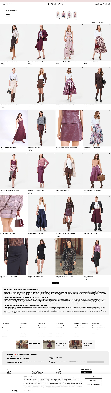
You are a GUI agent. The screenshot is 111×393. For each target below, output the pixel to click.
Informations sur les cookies (37, 373)
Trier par (93, 22)
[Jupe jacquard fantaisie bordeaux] (97, 42)
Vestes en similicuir (23, 323)
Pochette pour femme (42, 327)
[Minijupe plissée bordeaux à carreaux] (14, 213)
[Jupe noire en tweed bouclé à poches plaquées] (69, 256)
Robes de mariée (59, 327)
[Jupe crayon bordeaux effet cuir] (42, 128)
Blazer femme (22, 327)
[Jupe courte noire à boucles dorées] (42, 256)
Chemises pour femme (6, 333)
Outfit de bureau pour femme (79, 327)
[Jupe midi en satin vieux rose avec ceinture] (97, 170)
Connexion (86, 372)
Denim (21, 338)
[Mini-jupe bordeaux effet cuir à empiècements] (69, 213)
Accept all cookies (93, 376)
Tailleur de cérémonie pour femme (44, 338)
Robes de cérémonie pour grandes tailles (45, 333)
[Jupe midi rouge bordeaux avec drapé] (42, 170)
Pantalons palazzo (23, 336)
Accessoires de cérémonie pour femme (45, 336)
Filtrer (100, 22)
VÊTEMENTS (53, 6)
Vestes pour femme (23, 325)
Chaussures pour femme (42, 329)
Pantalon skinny (23, 333)
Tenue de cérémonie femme (61, 325)
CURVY (58, 6)
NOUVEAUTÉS (41, 6)
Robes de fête (58, 338)
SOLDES (47, 6)
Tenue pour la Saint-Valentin (79, 338)
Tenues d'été (76, 336)
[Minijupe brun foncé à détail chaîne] (42, 85)
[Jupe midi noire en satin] (97, 256)
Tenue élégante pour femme (61, 333)
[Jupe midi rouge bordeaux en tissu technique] (42, 42)
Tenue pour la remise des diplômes (80, 329)
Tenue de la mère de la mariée (79, 325)
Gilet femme (22, 329)
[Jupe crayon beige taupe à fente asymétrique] (14, 85)
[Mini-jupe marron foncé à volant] (97, 85)
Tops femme (4, 336)
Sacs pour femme (41, 325)
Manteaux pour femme (6, 338)
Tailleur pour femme (23, 331)
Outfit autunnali (76, 333)
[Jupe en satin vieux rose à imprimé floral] (97, 128)
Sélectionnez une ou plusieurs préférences (55, 357)
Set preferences (93, 380)
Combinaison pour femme (7, 329)
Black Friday (94, 333)
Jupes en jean (4, 331)
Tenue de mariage (59, 323)
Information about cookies (28, 390)
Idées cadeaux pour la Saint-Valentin (98, 325)
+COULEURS (2, 64)
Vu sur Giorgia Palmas (96, 329)
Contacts (9, 371)
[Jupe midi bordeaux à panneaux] (97, 213)
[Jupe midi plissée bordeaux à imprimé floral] (69, 85)
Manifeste (59, 373)
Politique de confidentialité (37, 372)
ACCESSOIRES (64, 6)
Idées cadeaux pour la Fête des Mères (98, 327)
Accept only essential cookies (93, 384)
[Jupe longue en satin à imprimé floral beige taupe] (69, 42)
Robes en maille (5, 327)
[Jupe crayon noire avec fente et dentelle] (14, 256)
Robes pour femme (5, 323)
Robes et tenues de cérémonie (43, 331)
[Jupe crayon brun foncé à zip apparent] (14, 42)
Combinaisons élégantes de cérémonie (81, 323)
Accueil (7, 10)
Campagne (94, 331)
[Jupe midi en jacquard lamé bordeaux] (14, 128)
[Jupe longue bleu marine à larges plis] (42, 213)
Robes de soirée (59, 329)
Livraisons (9, 373)
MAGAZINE (70, 6)
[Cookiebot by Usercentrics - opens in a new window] (15, 391)
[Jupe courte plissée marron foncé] (69, 170)
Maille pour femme (41, 323)
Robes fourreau (5, 325)
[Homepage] (55, 4)
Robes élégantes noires (60, 331)
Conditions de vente (36, 371)
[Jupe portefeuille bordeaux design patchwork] (14, 170)
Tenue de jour (76, 331)
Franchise (59, 372)
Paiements (9, 372)
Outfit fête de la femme (96, 323)
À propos (59, 371)
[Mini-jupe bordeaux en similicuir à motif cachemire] (69, 128)
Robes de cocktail (59, 336)
